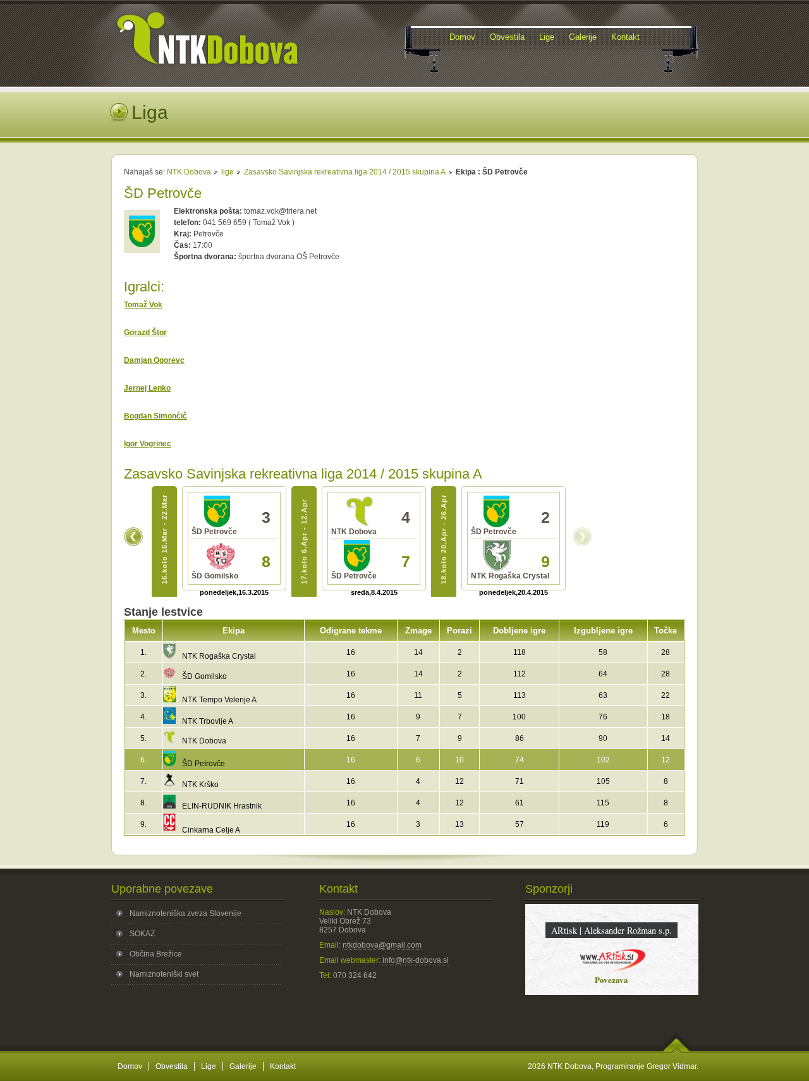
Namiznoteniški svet (164, 974)
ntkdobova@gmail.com (382, 945)
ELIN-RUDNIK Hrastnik (222, 806)
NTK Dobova (189, 172)
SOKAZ (142, 933)
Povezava (611, 980)
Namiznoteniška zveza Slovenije (185, 913)
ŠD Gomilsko (204, 676)
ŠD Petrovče (203, 763)
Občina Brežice (156, 954)
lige (227, 172)
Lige (208, 1066)
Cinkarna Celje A (211, 830)
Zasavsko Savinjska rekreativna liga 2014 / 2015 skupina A (345, 172)
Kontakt (283, 1066)
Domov (130, 1066)
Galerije (243, 1066)
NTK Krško (200, 784)
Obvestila (171, 1066)
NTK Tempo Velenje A (219, 699)
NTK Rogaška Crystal (219, 656)
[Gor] (676, 1050)
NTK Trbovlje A (207, 721)
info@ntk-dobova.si (415, 960)
